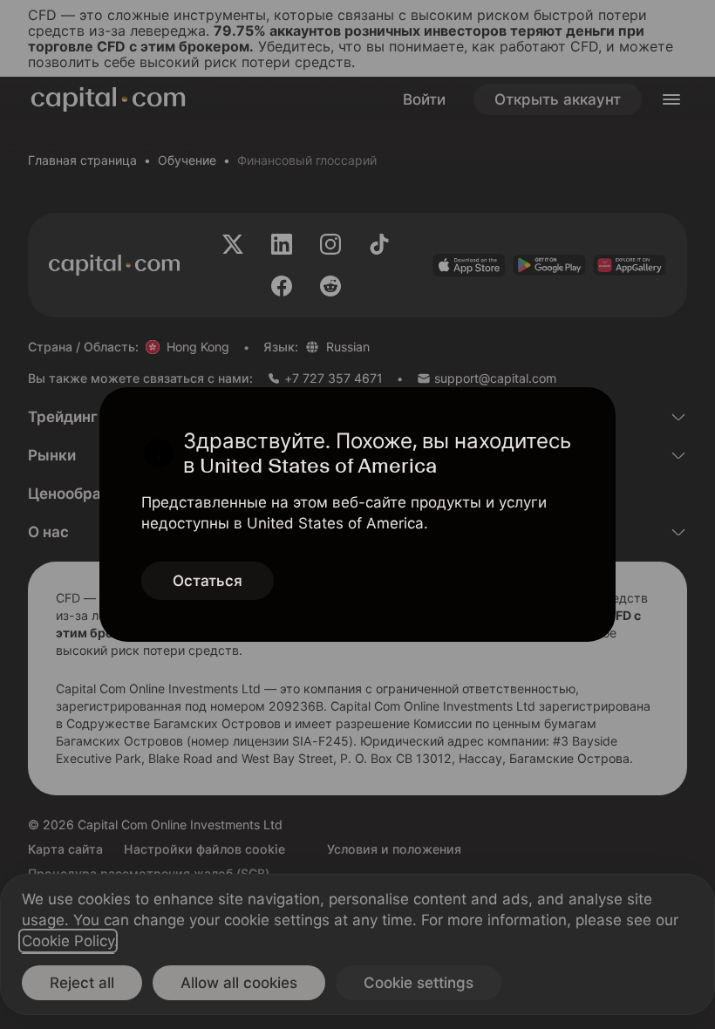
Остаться (207, 580)
